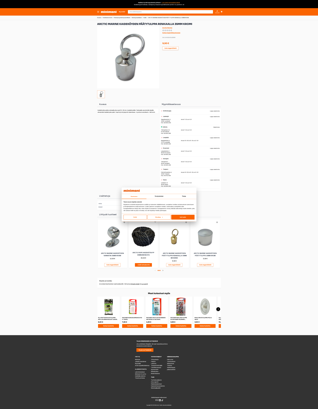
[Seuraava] (163, 270)
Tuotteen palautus (156, 380)
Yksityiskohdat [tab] (159, 196)
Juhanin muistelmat (140, 361)
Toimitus (169, 365)
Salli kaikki (183, 217)
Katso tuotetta (108, 326)
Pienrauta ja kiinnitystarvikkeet (122, 17)
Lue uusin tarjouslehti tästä (171, 2)
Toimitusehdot (171, 361)
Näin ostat (170, 359)
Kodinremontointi (107, 17)
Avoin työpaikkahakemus (142, 365)
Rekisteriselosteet (156, 384)
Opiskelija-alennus (140, 376)
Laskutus (153, 363)
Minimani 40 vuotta (140, 374)
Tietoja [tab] (184, 196)
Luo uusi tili (144, 284)
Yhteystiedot (155, 359)
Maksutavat (170, 363)
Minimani (137, 359)
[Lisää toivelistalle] (124, 222)
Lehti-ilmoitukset (140, 372)
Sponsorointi (154, 369)
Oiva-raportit (154, 382)
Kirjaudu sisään (135, 284)
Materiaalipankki (156, 388)
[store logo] (109, 12)
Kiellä (135, 217)
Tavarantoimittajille (156, 365)
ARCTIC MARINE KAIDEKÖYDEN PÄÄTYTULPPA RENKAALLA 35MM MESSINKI (174, 255)
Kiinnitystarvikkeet (137, 17)
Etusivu (99, 17)
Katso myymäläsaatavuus (171, 33)
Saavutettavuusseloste (158, 386)
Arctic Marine (167, 28)
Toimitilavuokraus (156, 367)
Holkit (145, 17)
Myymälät (138, 363)
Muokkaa (158, 217)
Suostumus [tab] (134, 196)
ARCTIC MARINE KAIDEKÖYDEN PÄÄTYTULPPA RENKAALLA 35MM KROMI (168, 17)
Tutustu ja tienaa (140, 378)
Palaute (153, 361)
